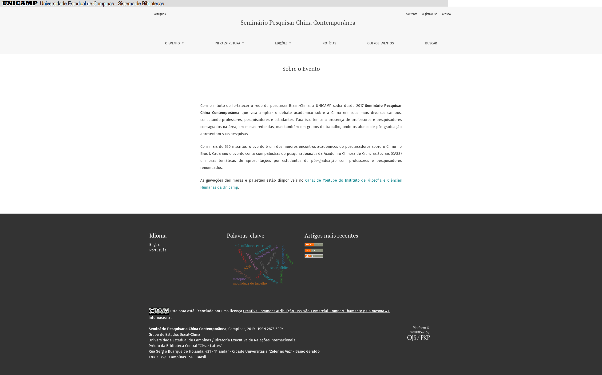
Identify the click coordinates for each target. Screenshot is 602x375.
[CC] (159, 311)
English (155, 244)
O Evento (173, 43)
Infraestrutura (228, 43)
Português (162, 14)
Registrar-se (429, 14)
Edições (282, 43)
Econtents (410, 14)
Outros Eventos (380, 43)
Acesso (446, 14)
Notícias (329, 43)
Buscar (431, 43)
